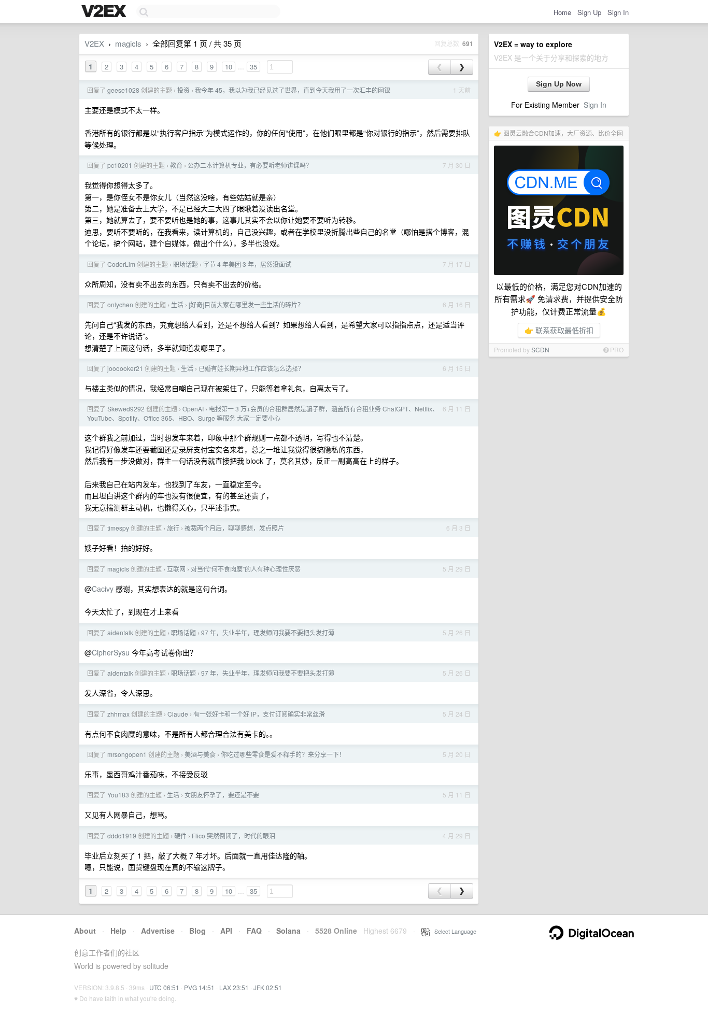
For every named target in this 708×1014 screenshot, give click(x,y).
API (226, 930)
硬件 (180, 835)
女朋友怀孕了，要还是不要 (222, 794)
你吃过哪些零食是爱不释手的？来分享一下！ (283, 754)
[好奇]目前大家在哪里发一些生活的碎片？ (246, 304)
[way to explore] (105, 12)
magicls (128, 43)
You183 (118, 794)
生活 (177, 304)
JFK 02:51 (267, 987)
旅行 (173, 527)
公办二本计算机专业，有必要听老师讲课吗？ (250, 165)
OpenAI (193, 408)
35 (253, 67)
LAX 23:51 (234, 987)
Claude (177, 713)
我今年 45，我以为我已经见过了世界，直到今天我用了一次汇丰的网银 (292, 89)
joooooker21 (125, 368)
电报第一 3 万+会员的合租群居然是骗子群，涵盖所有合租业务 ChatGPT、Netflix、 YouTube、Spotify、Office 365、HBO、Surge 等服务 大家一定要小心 (262, 413)
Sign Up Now (559, 84)
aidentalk (120, 632)
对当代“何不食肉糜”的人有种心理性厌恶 (246, 568)
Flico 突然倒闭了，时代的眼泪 (233, 835)
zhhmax (118, 713)
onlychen (120, 304)
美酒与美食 (200, 754)
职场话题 (185, 264)
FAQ (254, 930)
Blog (197, 930)
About (85, 930)
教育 (176, 165)
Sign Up (589, 12)
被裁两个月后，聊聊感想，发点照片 (234, 527)
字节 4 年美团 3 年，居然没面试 (247, 264)
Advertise (158, 930)
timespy (118, 527)
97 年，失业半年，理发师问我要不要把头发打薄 (267, 632)
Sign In (618, 12)
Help (118, 930)
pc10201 (119, 165)
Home (562, 12)
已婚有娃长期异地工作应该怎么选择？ (251, 368)
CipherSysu (111, 652)
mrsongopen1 (127, 754)
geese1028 (123, 89)
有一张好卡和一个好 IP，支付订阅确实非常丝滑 (259, 713)
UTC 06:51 (164, 987)
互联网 (176, 568)
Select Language (453, 931)
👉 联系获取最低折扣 (559, 330)
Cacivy (103, 588)
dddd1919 (121, 835)
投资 (183, 89)
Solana (288, 930)
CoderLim (121, 264)
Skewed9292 (126, 408)
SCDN (540, 349)
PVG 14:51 (199, 987)
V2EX (94, 43)
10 (228, 67)
